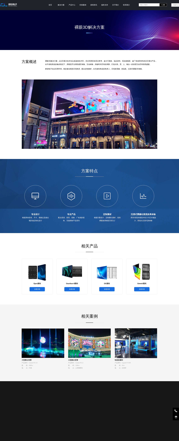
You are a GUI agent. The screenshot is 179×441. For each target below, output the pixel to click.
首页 (50, 5)
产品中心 (72, 5)
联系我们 (126, 5)
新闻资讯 (93, 5)
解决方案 (61, 5)
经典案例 (83, 5)
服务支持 (104, 5)
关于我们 (115, 5)
